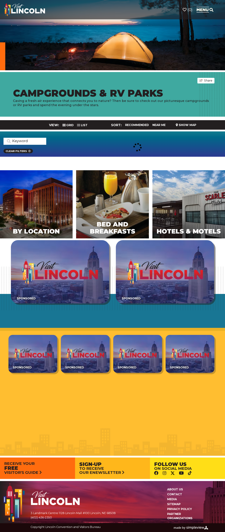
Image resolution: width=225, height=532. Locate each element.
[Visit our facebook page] (156, 473)
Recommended (137, 125)
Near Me (159, 125)
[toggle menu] (205, 9)
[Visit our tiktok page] (190, 473)
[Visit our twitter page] (173, 473)
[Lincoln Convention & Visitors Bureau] (24, 9)
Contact (174, 494)
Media (172, 499)
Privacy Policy (179, 509)
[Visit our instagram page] (164, 473)
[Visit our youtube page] (181, 473)
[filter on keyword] (7, 141)
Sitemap (174, 504)
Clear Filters (16, 151)
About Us (175, 489)
